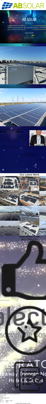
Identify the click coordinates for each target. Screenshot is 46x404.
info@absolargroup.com (4, 397)
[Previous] (6, 159)
